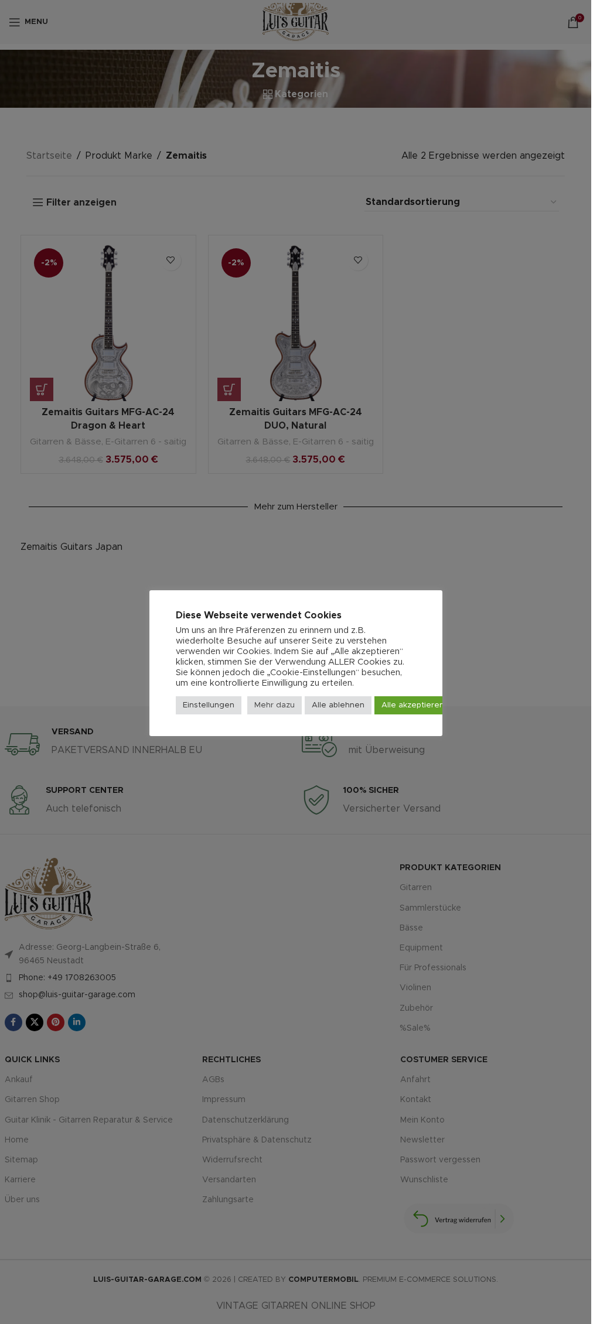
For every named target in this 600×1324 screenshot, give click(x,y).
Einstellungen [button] (208, 705)
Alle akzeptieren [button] (412, 705)
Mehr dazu (274, 705)
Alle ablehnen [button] (338, 705)
